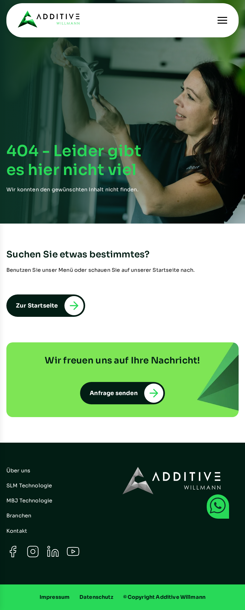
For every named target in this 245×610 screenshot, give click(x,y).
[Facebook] (12, 556)
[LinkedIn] (53, 556)
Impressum (55, 597)
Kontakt (16, 531)
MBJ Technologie (29, 500)
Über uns (18, 470)
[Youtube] (73, 556)
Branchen (18, 515)
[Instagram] (32, 556)
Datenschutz (96, 597)
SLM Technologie (29, 485)
